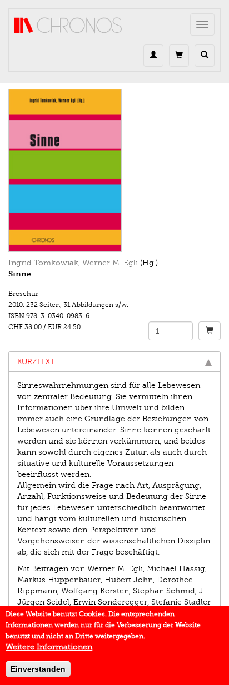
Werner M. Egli (110, 263)
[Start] (68, 25)
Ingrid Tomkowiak (43, 263)
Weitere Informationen (49, 647)
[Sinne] (114, 170)
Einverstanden (38, 668)
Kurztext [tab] (35, 361)
